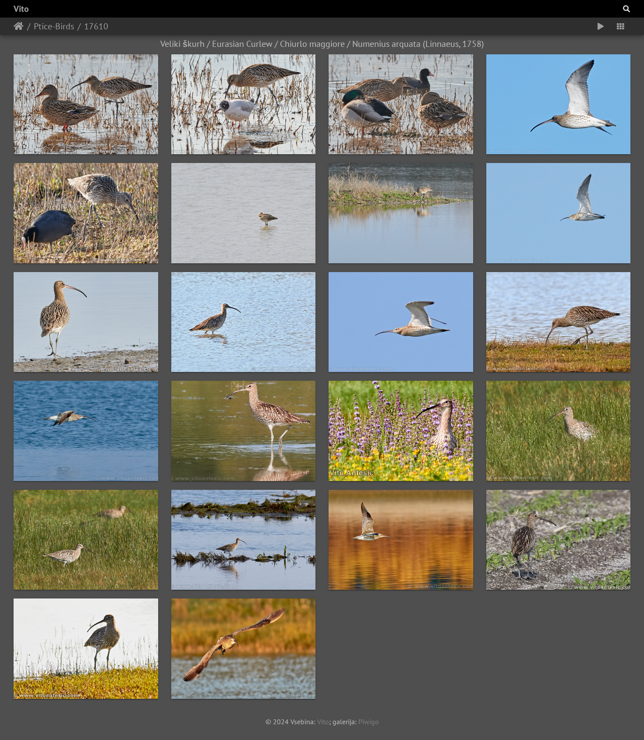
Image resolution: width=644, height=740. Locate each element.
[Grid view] (620, 26)
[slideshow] (601, 26)
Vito (21, 8)
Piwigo (368, 721)
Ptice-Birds (54, 26)
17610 (96, 26)
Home (19, 26)
